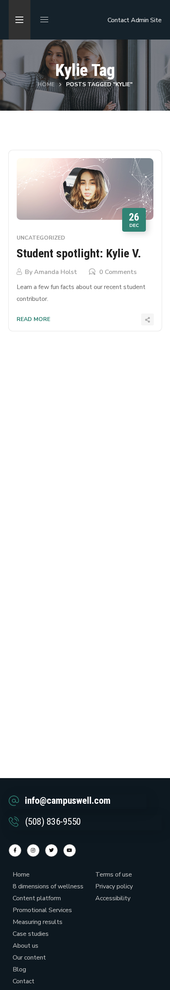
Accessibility (112, 898)
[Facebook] (15, 850)
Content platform (37, 898)
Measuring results (37, 922)
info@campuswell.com (68, 800)
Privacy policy (114, 886)
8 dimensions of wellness (48, 886)
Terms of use (113, 874)
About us (25, 945)
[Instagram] (33, 850)
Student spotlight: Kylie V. (79, 253)
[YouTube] (69, 850)
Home (46, 84)
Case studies (31, 934)
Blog (19, 969)
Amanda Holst (55, 272)
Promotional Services (42, 910)
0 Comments (118, 272)
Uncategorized (41, 238)
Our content (29, 957)
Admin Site (146, 20)
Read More (33, 319)
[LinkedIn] (51, 850)
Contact (118, 20)
